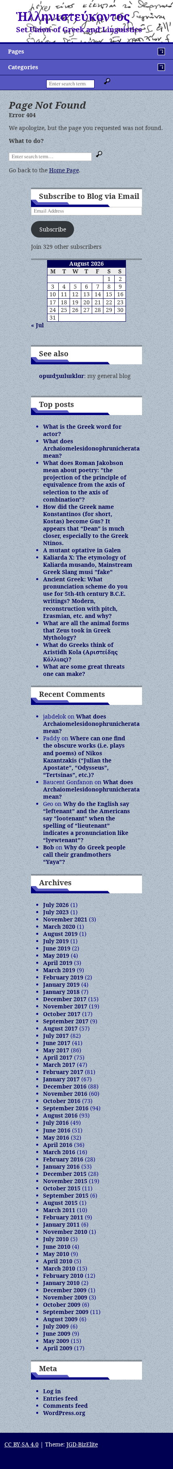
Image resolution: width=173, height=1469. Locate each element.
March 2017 (59, 1064)
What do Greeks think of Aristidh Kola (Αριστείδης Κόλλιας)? (80, 652)
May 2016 (56, 1137)
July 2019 (56, 941)
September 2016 (66, 1108)
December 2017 (64, 999)
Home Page (64, 170)
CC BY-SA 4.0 (21, 1444)
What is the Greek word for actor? (82, 430)
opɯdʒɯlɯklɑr (61, 376)
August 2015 (60, 1203)
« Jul (37, 325)
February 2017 (63, 1072)
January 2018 (61, 992)
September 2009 (66, 1312)
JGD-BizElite (82, 1444)
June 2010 (56, 1246)
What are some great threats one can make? (84, 670)
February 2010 (63, 1275)
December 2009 (64, 1290)
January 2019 (61, 984)
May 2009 (56, 1341)
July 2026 (56, 905)
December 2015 (64, 1174)
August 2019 (60, 934)
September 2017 (66, 1021)
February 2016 (63, 1159)
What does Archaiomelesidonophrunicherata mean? (91, 448)
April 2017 (57, 1057)
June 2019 (56, 948)
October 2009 (61, 1304)
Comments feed (65, 1405)
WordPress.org (64, 1413)
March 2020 (59, 926)
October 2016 (61, 1101)
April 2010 (57, 1261)
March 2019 (59, 970)
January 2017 (61, 1079)
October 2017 (61, 1014)
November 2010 (65, 1232)
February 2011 (63, 1217)
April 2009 (57, 1348)
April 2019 (57, 963)
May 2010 (56, 1254)
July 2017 (56, 1035)
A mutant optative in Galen (82, 550)
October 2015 (61, 1188)
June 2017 (56, 1043)
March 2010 (59, 1268)
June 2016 (56, 1130)
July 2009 (56, 1326)
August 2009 (60, 1319)
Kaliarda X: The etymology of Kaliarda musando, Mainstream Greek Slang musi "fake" (87, 565)
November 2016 (65, 1093)
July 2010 (56, 1239)
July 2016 (56, 1122)
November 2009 (65, 1297)
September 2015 (66, 1195)
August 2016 (60, 1115)
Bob (48, 847)
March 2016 (59, 1152)
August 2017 (60, 1028)
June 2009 (56, 1333)
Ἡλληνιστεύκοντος (73, 16)
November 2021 (65, 919)
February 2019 (63, 977)
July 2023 (56, 912)
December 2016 (64, 1086)
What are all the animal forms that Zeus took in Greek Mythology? (86, 630)
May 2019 (56, 955)
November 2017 (65, 1006)
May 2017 (56, 1050)
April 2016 (57, 1145)
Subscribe (52, 229)
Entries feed (60, 1398)
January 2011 (61, 1224)
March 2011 (59, 1210)
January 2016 (61, 1166)
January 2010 (61, 1283)
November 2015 (65, 1181)
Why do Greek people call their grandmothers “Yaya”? (84, 854)
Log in (52, 1391)
